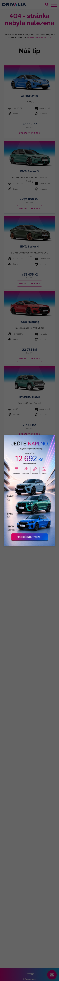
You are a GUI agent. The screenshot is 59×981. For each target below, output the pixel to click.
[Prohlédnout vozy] (29, 490)
